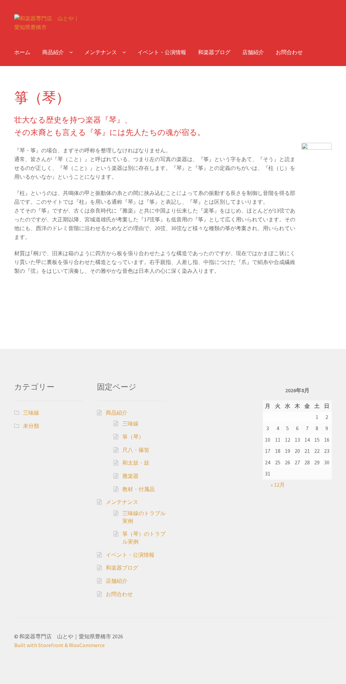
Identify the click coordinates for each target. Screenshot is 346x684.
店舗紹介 (253, 52)
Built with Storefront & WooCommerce (59, 645)
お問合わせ (289, 52)
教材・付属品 (138, 489)
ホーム (22, 52)
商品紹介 (53, 52)
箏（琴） (133, 436)
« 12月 (278, 484)
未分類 (31, 425)
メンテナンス (100, 52)
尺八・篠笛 (135, 449)
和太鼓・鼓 (135, 462)
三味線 (31, 412)
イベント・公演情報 (162, 52)
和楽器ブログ (214, 52)
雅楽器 (130, 475)
